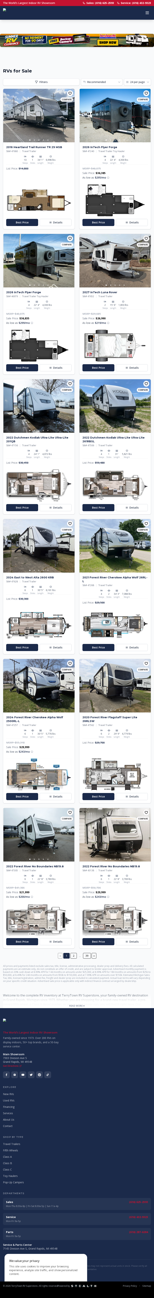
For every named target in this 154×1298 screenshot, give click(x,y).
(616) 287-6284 (138, 1232)
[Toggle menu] (147, 13)
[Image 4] (43, 140)
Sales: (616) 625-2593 (100, 3)
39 (86, 955)
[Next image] (71, 115)
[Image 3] (39, 140)
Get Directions (11, 1065)
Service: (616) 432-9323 (136, 3)
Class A (7, 1157)
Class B (7, 1163)
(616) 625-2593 (138, 1202)
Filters (43, 82)
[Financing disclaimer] (108, 177)
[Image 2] (34, 140)
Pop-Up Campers (13, 1182)
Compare (67, 99)
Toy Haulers (10, 1176)
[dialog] (46, 1273)
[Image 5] (48, 140)
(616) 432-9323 (138, 1217)
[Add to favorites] (70, 93)
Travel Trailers (11, 1144)
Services (8, 1113)
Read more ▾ (77, 1005)
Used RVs (8, 1100)
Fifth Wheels (10, 1150)
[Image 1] (30, 140)
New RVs (8, 1094)
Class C (7, 1169)
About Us (8, 1119)
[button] (39, 200)
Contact (8, 1126)
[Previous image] (6, 115)
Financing (8, 1107)
